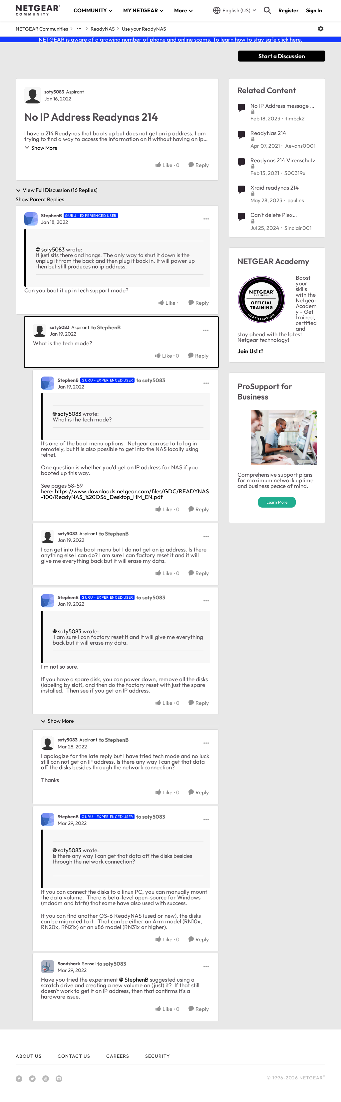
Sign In (314, 10)
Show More (44, 147)
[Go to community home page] (38, 10)
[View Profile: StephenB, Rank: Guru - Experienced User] (31, 219)
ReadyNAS (103, 29)
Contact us (74, 1056)
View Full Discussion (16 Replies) (60, 190)
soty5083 (54, 91)
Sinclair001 (298, 228)
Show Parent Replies (40, 199)
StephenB (51, 215)
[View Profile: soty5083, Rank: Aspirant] (32, 95)
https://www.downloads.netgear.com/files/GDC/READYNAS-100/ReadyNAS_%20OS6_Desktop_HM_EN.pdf (125, 494)
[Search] (267, 10)
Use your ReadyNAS (144, 29)
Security (157, 1056)
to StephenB (106, 327)
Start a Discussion (281, 56)
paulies (295, 200)
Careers (117, 1056)
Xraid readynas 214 (274, 187)
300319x (294, 173)
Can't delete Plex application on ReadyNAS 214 (282, 215)
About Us (29, 1056)
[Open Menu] (320, 28)
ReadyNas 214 (268, 132)
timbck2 (295, 118)
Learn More (276, 502)
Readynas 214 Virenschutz (282, 160)
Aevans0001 (300, 145)
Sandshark (69, 963)
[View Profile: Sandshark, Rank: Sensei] (47, 966)
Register (288, 10)
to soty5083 (150, 380)
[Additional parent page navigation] (79, 28)
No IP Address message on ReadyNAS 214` (283, 105)
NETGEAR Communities (42, 29)
